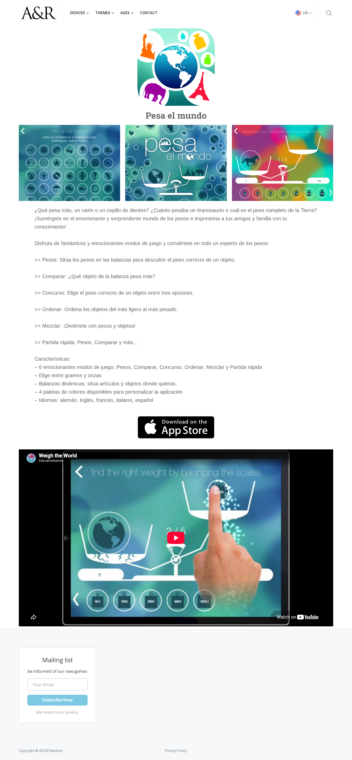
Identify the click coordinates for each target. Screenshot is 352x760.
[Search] (328, 12)
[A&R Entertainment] (38, 13)
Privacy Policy (176, 751)
